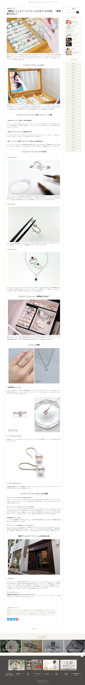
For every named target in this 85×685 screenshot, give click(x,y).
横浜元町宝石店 (52, 612)
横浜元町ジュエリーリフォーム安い (14, 610)
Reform (14, 8)
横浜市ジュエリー (34, 612)
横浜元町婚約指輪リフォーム (41, 610)
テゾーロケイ (51, 610)
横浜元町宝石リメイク (28, 610)
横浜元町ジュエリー (25, 612)
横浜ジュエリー (43, 612)
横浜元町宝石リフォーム (35, 614)
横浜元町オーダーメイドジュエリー (14, 614)
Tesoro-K (26, 614)
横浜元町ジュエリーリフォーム (48, 614)
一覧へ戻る (34, 628)
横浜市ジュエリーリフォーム (13, 612)
